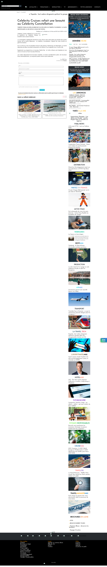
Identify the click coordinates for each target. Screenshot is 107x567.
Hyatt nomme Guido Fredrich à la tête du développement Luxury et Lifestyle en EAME (78, 358)
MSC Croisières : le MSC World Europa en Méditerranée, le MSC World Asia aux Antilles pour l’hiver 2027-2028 (30, 116)
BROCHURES (79, 517)
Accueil (18, 12)
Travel (79, 470)
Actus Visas (79, 209)
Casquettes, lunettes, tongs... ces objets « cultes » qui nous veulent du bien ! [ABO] (79, 404)
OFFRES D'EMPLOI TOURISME (75, 98)
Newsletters (57, 7)
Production (79, 264)
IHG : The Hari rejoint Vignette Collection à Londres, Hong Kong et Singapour (79, 381)
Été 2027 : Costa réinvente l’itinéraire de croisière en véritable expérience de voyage (79, 18)
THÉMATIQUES (45, 7)
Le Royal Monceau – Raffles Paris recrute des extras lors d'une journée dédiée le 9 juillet (79, 474)
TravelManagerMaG (26, 554)
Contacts (97, 7)
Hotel (79, 377)
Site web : (20, 72)
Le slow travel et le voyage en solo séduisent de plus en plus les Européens (78, 268)
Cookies (50, 546)
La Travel (79, 332)
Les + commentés (83, 44)
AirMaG (22, 542)
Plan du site (51, 544)
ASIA (71, 520)
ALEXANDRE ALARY (75, 63)
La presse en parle (81, 546)
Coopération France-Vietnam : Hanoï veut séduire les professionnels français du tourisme (79, 146)
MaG (79, 354)
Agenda (78, 545)
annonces (79, 93)
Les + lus (75, 44)
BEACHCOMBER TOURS (77, 523)
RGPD (50, 545)
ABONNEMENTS (73, 7)
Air (79, 287)
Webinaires (79, 232)
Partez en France (25, 552)
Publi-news (79, 124)
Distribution (79, 165)
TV (64, 7)
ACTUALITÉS (33, 7)
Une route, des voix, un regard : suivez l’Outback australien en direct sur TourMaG (79, 71)
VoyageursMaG (24, 555)
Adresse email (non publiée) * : (24, 68)
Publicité (78, 544)
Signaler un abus (22, 94)
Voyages (79, 423)
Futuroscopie (79, 400)
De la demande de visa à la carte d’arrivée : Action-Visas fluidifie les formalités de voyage (78, 213)
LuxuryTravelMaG (25, 550)
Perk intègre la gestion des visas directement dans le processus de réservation (78, 497)
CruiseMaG (23, 12)
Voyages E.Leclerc (75, 530)
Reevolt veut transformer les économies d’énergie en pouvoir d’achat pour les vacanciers (77, 427)
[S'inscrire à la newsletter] (103, 340)
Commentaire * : (22, 75)
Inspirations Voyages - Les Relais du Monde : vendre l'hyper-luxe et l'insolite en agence (79, 119)
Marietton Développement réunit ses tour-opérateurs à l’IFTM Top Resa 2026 (79, 51)
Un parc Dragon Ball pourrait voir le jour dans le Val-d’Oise (78, 48)
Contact (78, 542)
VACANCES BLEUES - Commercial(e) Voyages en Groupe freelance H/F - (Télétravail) (79, 101)
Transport (79, 309)
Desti (79, 243)
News (70, 44)
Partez (79, 188)
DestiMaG (23, 546)
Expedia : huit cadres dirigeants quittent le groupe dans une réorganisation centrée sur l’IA (50, 14)
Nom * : (20, 65)
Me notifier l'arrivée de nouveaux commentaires (29, 86)
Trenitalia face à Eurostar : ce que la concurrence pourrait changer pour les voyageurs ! (79, 313)
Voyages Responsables (27, 557)
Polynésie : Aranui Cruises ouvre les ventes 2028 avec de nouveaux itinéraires (54, 115)
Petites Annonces (86, 7)
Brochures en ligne (25, 544)
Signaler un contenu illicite (55, 542)
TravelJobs (23, 553)
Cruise (79, 446)
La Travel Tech (24, 549)
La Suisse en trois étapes (75, 234)
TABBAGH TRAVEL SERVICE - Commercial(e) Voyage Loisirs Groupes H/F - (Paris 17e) (77, 96)
